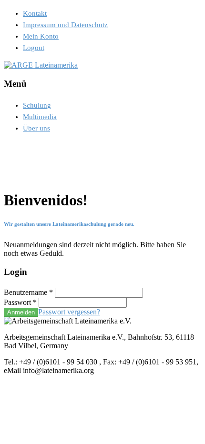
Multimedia (40, 117)
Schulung (37, 105)
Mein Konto (41, 36)
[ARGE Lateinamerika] (41, 65)
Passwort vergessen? (69, 312)
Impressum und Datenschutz (65, 25)
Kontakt (35, 13)
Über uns (36, 128)
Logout (33, 47)
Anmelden (21, 312)
